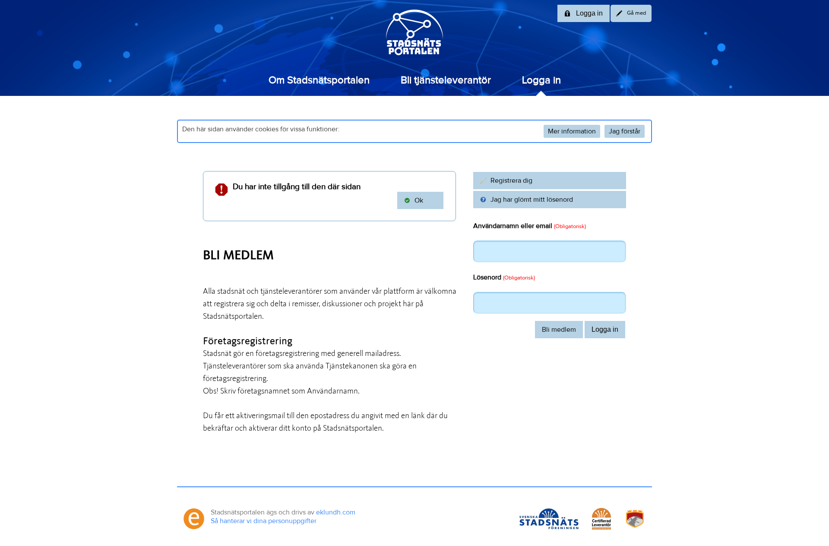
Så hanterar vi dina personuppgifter (263, 520)
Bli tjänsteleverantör (446, 80)
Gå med (636, 13)
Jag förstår (624, 131)
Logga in (541, 80)
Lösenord (504, 277)
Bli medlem (559, 329)
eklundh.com (335, 512)
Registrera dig (511, 180)
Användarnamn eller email (529, 225)
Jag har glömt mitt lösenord (531, 199)
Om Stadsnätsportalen (319, 80)
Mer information (572, 131)
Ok (418, 200)
